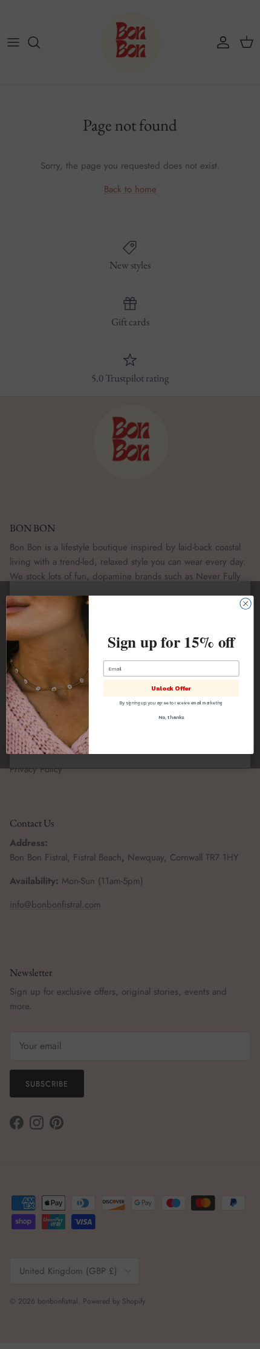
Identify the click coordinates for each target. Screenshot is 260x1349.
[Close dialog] (245, 603)
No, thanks (171, 717)
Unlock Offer (171, 688)
